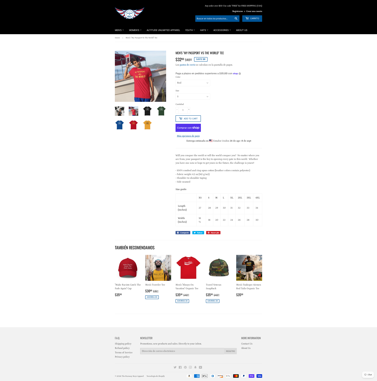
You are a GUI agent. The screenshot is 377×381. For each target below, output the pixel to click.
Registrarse (237, 11)
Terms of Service (124, 352)
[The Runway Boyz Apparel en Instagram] (190, 367)
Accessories (221, 30)
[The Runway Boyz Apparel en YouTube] (200, 367)
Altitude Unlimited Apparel (163, 30)
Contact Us (246, 343)
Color (178, 77)
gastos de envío (187, 64)
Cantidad (180, 104)
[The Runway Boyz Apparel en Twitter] (175, 367)
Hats (203, 30)
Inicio (117, 38)
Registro (230, 351)
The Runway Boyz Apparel (133, 376)
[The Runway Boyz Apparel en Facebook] (180, 367)
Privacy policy (122, 357)
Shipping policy (123, 343)
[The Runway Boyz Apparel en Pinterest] (185, 367)
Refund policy (122, 348)
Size (177, 91)
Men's (118, 30)
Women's (134, 30)
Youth (189, 30)
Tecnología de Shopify (156, 376)
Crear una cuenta (254, 11)
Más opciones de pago (188, 136)
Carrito (254, 18)
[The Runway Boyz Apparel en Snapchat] (195, 367)
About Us (241, 30)
